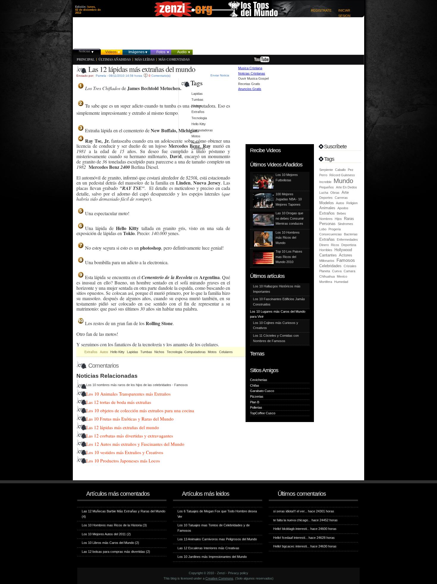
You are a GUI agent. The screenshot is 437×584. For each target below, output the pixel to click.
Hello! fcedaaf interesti (289, 537)
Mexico (342, 276)
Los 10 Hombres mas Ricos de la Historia (112, 525)
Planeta (324, 271)
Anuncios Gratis (249, 89)
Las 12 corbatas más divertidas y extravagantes (129, 436)
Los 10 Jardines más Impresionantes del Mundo (212, 556)
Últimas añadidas (114, 59)
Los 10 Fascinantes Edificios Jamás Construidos (279, 301)
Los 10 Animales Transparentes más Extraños (128, 394)
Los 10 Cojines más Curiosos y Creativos (275, 325)
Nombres (326, 219)
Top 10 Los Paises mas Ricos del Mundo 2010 (289, 257)
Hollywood (343, 250)
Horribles (325, 250)
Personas (327, 223)
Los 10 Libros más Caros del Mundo (108, 542)
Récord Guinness (342, 175)
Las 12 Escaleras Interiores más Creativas (208, 548)
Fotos (160, 52)
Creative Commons (219, 578)
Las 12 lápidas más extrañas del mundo (122, 427)
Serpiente (326, 169)
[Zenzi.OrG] (215, 10)
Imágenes (136, 52)
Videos (111, 52)
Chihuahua (327, 276)
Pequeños (326, 187)
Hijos (338, 219)
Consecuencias (330, 234)
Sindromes (345, 224)
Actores (345, 255)
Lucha (323, 192)
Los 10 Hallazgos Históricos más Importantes (277, 288)
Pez (350, 169)
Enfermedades (347, 239)
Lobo (322, 229)
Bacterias (351, 234)
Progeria (334, 229)
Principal (86, 59)
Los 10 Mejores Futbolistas (287, 177)
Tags (197, 82)
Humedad (341, 282)
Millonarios (326, 260)
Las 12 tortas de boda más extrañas (118, 402)
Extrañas (327, 239)
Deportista (348, 245)
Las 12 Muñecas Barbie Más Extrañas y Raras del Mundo (123, 511)
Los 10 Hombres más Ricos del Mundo (288, 238)
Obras (334, 192)
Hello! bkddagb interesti (290, 529)
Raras (349, 218)
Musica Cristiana (250, 68)
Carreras (341, 197)
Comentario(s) (160, 75)
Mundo (343, 181)
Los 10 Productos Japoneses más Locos (123, 461)
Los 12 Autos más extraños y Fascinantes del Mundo (135, 444)
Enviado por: (85, 75)
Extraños (91, 352)
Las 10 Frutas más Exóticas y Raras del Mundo (130, 419)
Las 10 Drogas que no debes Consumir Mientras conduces (290, 218)
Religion (352, 203)
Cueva (337, 271)
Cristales (350, 266)
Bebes (341, 213)
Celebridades (330, 266)
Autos (104, 352)
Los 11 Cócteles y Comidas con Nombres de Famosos (276, 338)
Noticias (84, 51)
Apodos (342, 208)
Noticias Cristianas (251, 73)
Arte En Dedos (346, 187)
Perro (323, 175)
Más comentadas (174, 59)
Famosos (346, 260)
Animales (327, 208)
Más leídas (145, 59)
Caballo (340, 169)
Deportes (326, 197)
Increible (325, 182)
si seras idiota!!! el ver (288, 511)
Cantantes (328, 255)
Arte (345, 192)
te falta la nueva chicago (290, 520)
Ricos (335, 245)
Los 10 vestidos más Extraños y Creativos (124, 452)
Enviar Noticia (219, 75)
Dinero (324, 245)
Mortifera (325, 282)
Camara (349, 271)
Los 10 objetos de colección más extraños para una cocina (140, 410)
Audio (182, 52)
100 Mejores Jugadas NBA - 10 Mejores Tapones (289, 199)
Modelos (326, 203)
